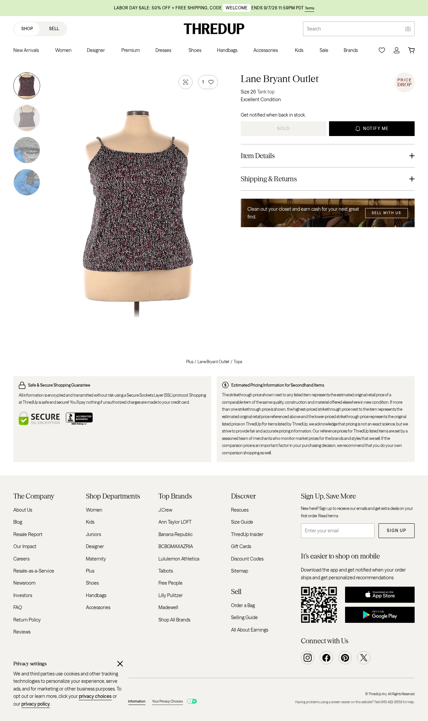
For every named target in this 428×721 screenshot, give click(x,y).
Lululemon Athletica (178, 558)
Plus (189, 361)
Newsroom (24, 583)
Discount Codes (247, 558)
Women (94, 510)
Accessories (98, 607)
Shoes (92, 583)
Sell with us (386, 213)
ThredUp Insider (247, 534)
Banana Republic (175, 534)
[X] (363, 657)
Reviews (21, 632)
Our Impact (24, 546)
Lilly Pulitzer (170, 595)
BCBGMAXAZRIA (175, 546)
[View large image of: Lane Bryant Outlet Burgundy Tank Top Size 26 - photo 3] (26, 150)
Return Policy (27, 619)
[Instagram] (307, 657)
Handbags (96, 595)
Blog (17, 522)
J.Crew (165, 510)
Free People (170, 583)
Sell (54, 28)
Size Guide (242, 522)
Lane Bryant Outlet (280, 78)
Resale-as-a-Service (33, 571)
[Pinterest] (345, 657)
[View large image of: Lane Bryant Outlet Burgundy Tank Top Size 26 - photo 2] (26, 118)
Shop (27, 28)
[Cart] (411, 50)
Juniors (93, 534)
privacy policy (35, 704)
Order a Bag (243, 605)
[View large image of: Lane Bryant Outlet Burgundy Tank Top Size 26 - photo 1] (26, 87)
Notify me (376, 128)
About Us (22, 510)
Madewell (168, 607)
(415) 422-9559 (391, 702)
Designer (95, 546)
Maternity (96, 558)
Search (314, 29)
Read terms (328, 515)
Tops (238, 361)
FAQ (17, 607)
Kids (90, 522)
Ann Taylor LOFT (175, 522)
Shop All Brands (174, 619)
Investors (22, 595)
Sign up (396, 530)
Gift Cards (241, 546)
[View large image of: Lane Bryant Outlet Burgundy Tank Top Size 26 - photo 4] (26, 181)
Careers (21, 558)
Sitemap (239, 571)
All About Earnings (249, 630)
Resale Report (27, 534)
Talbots (165, 571)
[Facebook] (326, 657)
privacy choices (95, 696)
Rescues (239, 510)
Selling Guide (244, 617)
